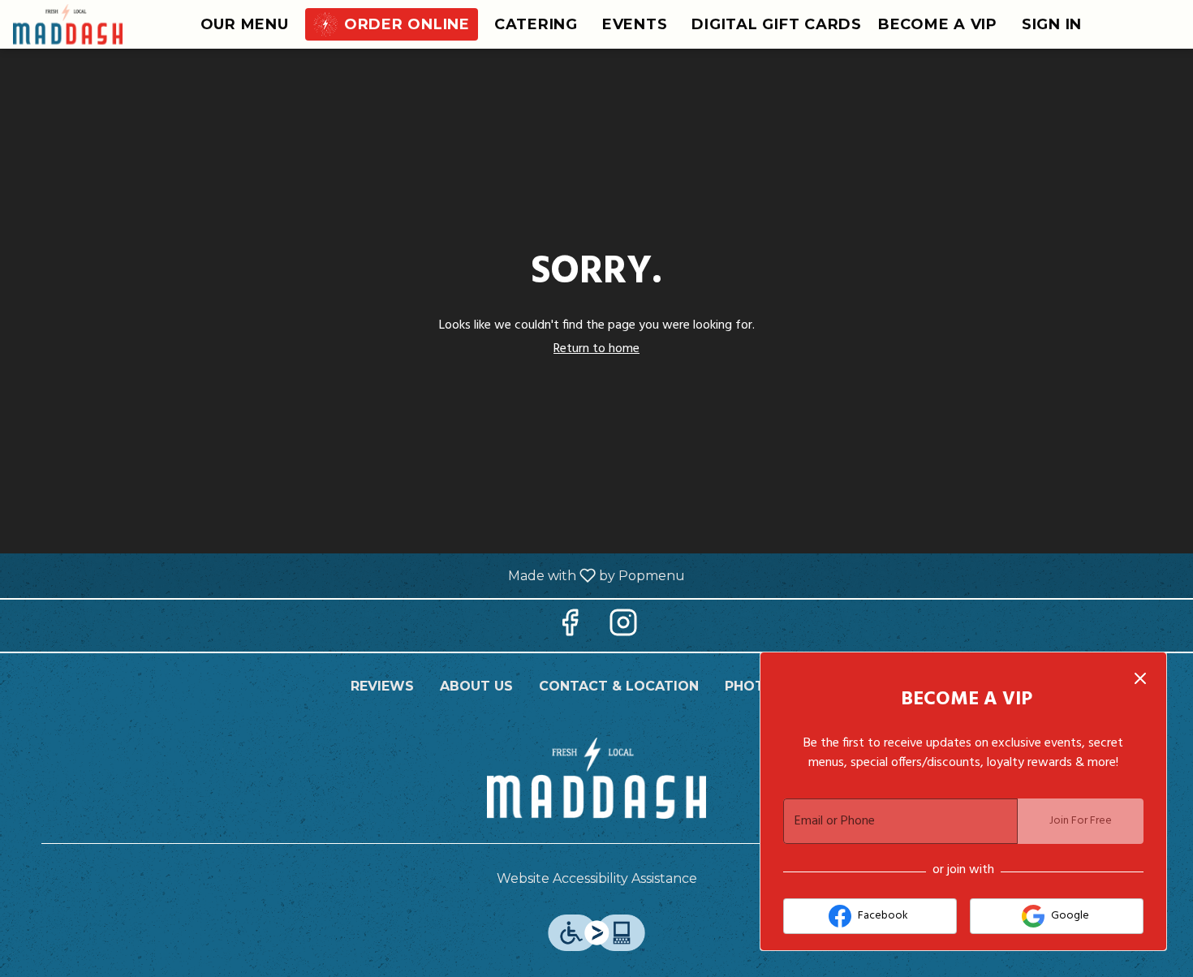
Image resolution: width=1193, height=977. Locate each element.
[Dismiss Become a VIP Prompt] (1140, 678)
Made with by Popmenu (348, 575)
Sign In (1052, 24)
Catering (536, 24)
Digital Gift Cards (776, 24)
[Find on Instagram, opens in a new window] (623, 629)
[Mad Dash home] (86, 24)
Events (635, 24)
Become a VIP (937, 24)
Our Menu (244, 24)
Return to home (596, 348)
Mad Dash (596, 778)
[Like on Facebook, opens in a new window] (569, 629)
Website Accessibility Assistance (597, 878)
